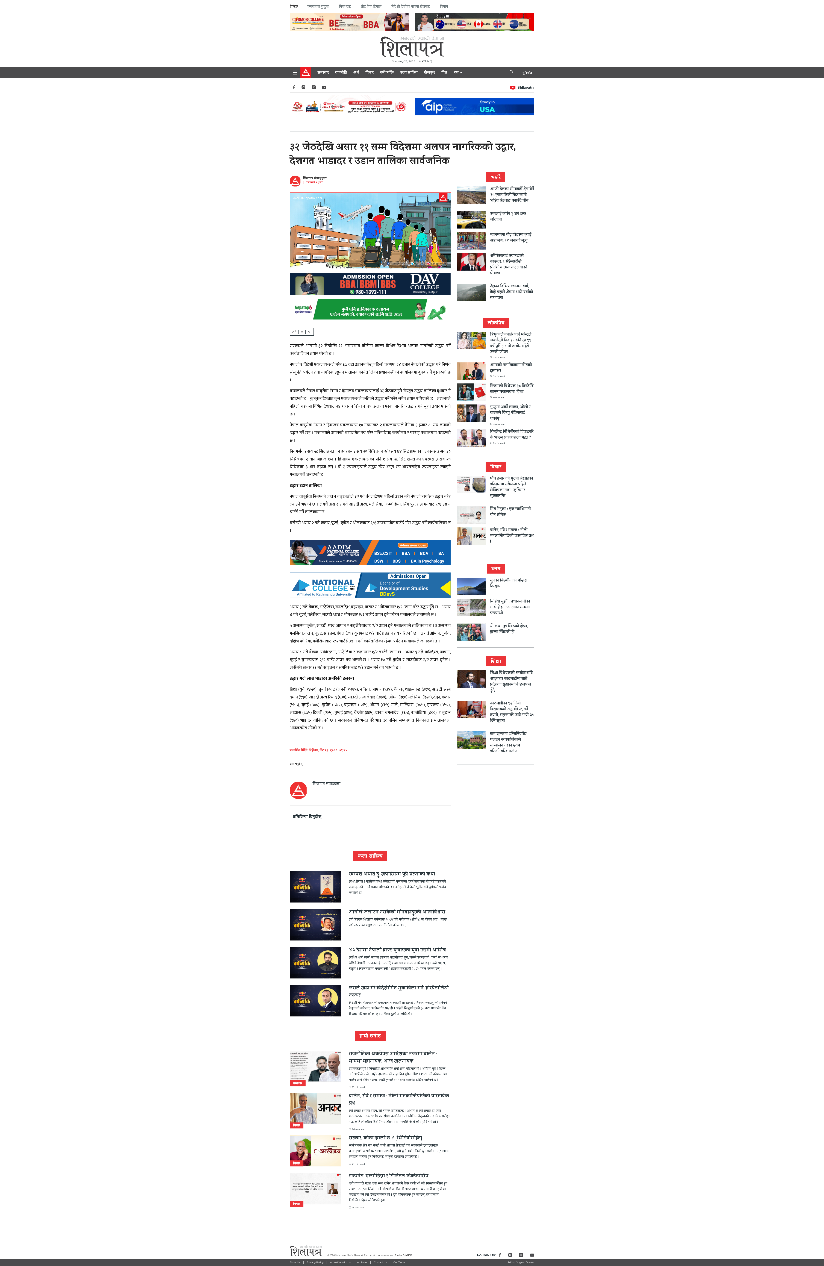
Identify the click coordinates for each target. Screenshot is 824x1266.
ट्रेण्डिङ (294, 6)
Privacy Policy (315, 1262)
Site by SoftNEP (403, 1255)
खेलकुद (429, 73)
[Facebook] (294, 88)
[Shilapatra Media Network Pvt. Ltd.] (412, 46)
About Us (295, 1262)
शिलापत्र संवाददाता (314, 179)
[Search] (507, 72)
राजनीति (341, 73)
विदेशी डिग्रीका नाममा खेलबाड (410, 7)
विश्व (444, 73)
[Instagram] (303, 88)
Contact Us (380, 1262)
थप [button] (457, 73)
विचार (369, 73)
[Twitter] (314, 88)
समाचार (323, 73)
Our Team (399, 1262)
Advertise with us (340, 1262)
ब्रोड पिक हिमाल (371, 7)
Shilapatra (526, 87)
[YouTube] (324, 88)
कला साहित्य (409, 73)
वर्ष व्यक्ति (387, 73)
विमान (444, 7)
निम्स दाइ (345, 7)
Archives (362, 1262)
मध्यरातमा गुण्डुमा (318, 7)
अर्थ (356, 73)
